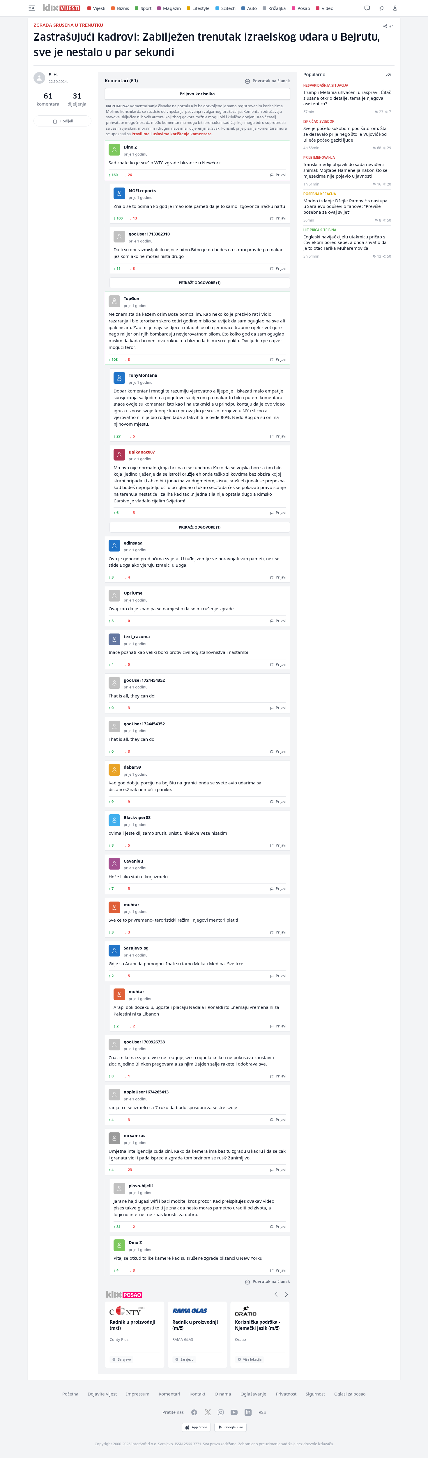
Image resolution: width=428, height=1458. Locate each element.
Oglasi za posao (350, 1394)
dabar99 (132, 767)
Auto (252, 8)
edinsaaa (133, 543)
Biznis (123, 8)
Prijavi (280, 174)
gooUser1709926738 (144, 1042)
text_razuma (137, 636)
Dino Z (130, 147)
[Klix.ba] (61, 7)
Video (327, 8)
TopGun (131, 298)
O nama (223, 1394)
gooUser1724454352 (144, 680)
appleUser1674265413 (146, 1092)
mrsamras (134, 1135)
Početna (70, 1394)
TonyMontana (143, 375)
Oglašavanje (253, 1394)
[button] (276, 1294)
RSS (262, 1412)
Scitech (228, 8)
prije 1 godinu (136, 154)
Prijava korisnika (197, 94)
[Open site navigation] (31, 8)
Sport (146, 8)
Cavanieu (133, 861)
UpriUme (133, 593)
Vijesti (99, 8)
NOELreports (142, 190)
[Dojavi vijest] (381, 8)
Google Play (233, 1427)
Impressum (137, 1394)
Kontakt (197, 1394)
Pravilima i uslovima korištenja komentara (172, 133)
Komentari (169, 1394)
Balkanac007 (142, 452)
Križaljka (277, 8)
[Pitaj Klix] (367, 8)
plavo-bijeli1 (141, 1185)
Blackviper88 (137, 817)
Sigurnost (315, 1394)
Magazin (172, 8)
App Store (199, 1427)
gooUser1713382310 (149, 234)
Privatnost (286, 1394)
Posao (304, 8)
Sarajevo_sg (136, 948)
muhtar (131, 904)
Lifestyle (201, 8)
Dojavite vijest (102, 1394)
